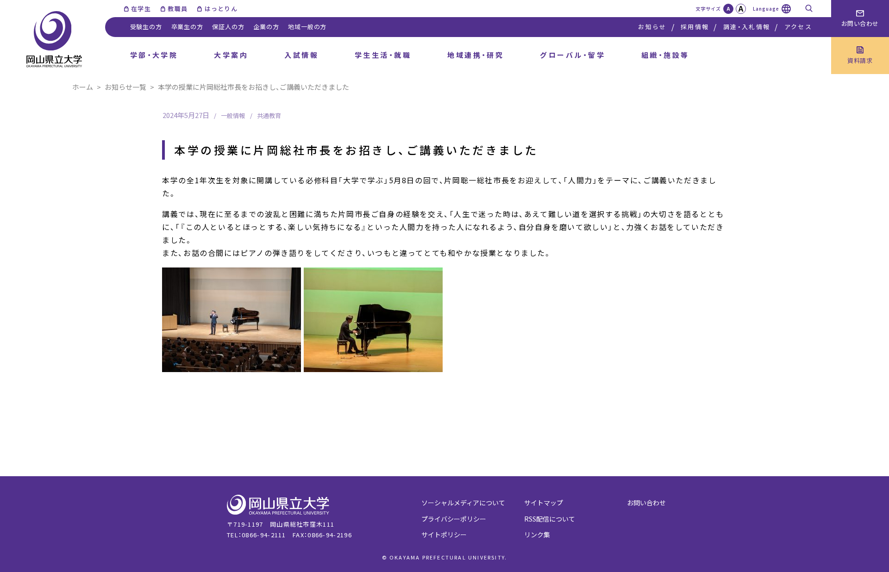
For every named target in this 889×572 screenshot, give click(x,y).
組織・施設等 (665, 55)
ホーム (82, 87)
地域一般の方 (307, 26)
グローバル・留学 (572, 55)
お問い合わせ (646, 502)
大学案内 (231, 55)
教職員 (178, 8)
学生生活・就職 (383, 55)
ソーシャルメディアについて (463, 502)
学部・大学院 (154, 55)
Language (766, 8)
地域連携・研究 (475, 55)
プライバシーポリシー (453, 518)
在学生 (141, 8)
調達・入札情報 (746, 26)
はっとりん (221, 8)
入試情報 (301, 55)
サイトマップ (543, 502)
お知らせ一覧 (125, 87)
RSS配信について (549, 518)
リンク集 (537, 534)
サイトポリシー (444, 534)
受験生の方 (146, 26)
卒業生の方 (187, 26)
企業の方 (266, 26)
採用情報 (695, 26)
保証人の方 (228, 26)
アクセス (798, 26)
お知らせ (652, 26)
